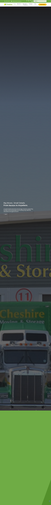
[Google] (32, 1)
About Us (18, 3)
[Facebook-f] (26, 0)
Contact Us (25, 5)
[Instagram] (30, 0)
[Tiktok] (32, 0)
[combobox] (39, 1)
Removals (24, 3)
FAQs (35, 3)
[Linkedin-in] (28, 0)
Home (15, 3)
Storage (30, 3)
